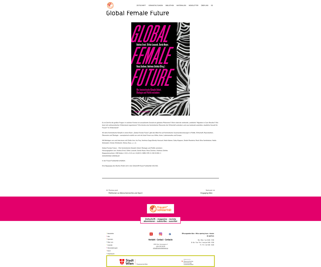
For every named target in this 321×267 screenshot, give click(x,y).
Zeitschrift (141, 5)
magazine (162, 219)
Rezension (109, 166)
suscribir (173, 221)
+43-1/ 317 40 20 (160, 246)
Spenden (110, 239)
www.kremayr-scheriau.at (110, 156)
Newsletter (193, 5)
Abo (109, 236)
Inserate (110, 245)
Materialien (181, 5)
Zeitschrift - (151, 219)
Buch (109, 251)
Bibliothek (170, 5)
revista (172, 219)
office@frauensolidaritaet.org (160, 248)
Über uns (204, 5)
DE (212, 5)
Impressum (111, 253)
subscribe (162, 221)
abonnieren (149, 221)
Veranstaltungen (155, 5)
